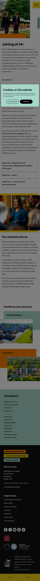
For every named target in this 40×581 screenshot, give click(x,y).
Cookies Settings (12, 101)
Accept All (26, 101)
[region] (20, 95)
